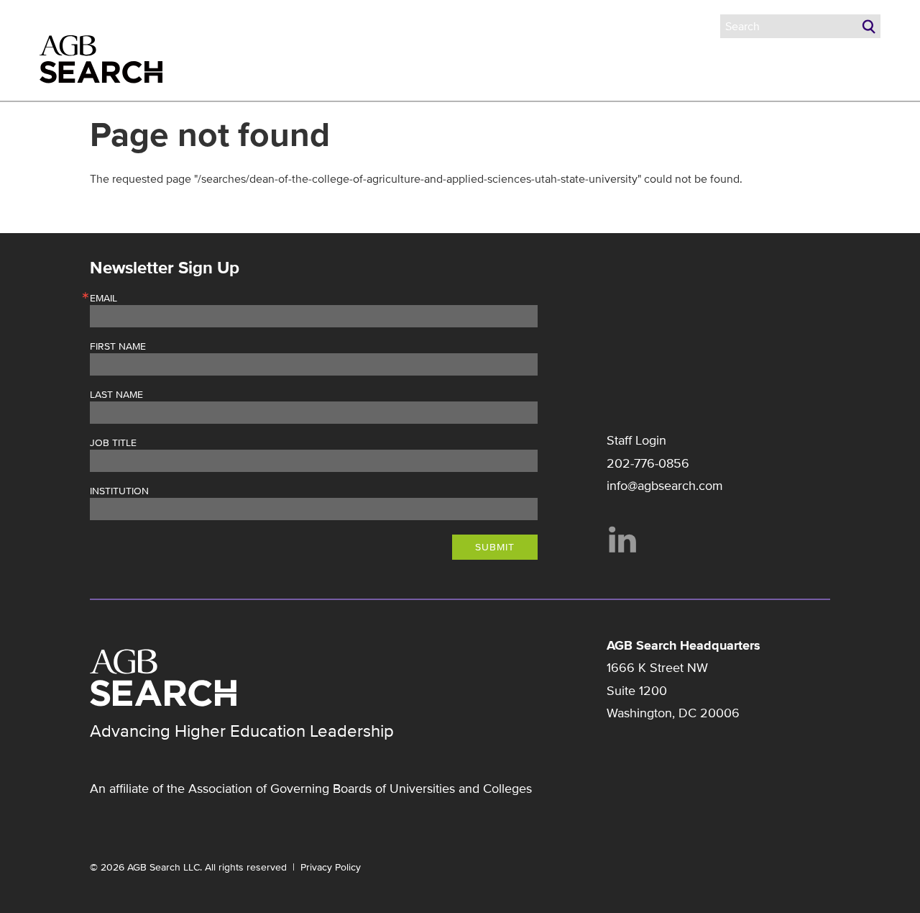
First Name (118, 347)
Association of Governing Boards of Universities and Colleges (360, 788)
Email (103, 299)
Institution (119, 491)
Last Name (116, 395)
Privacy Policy (330, 867)
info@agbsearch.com (665, 486)
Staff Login (636, 440)
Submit (495, 547)
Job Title (113, 443)
